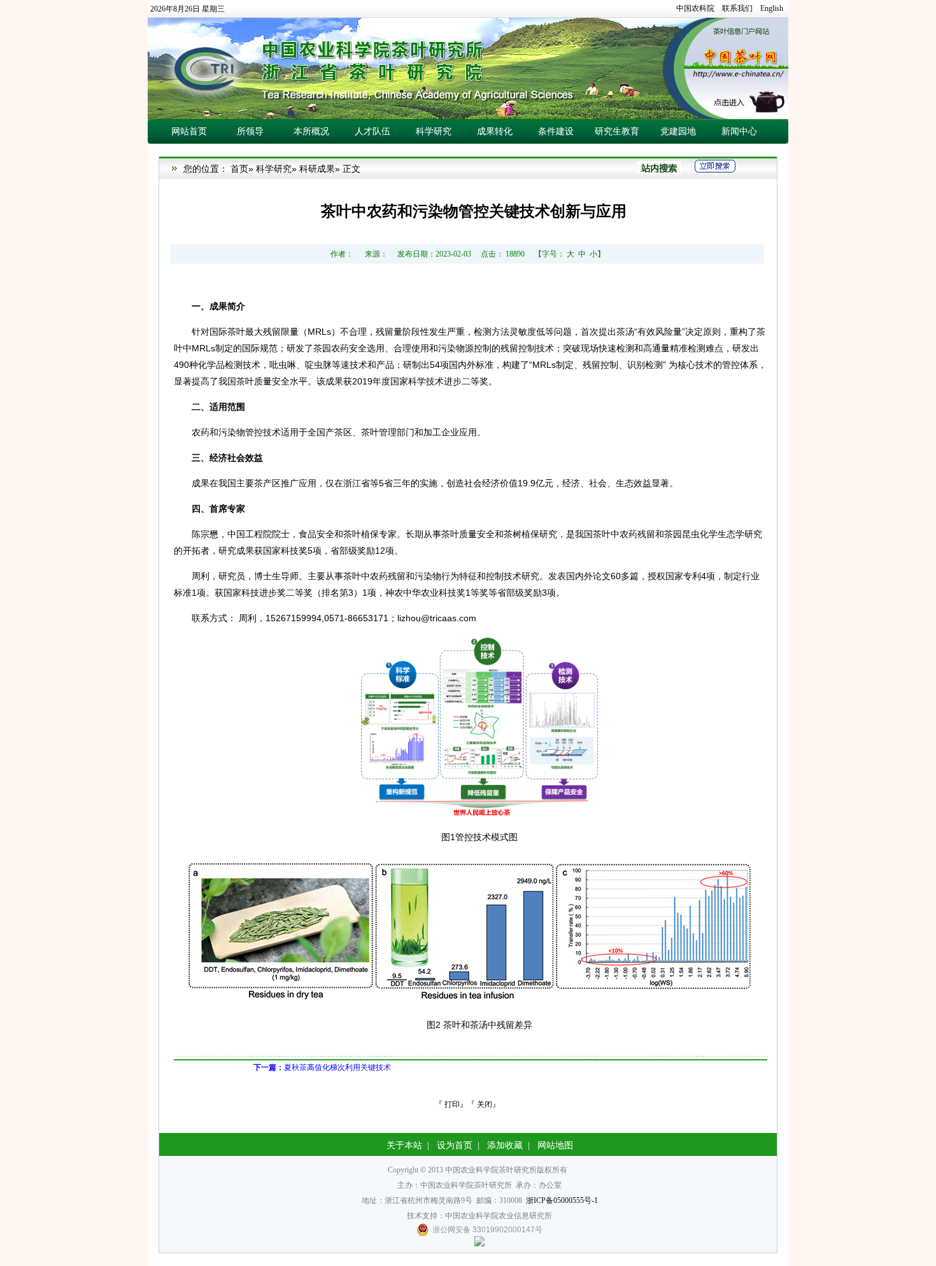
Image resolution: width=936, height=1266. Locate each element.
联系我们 (737, 8)
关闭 (484, 1104)
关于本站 (404, 1145)
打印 (452, 1104)
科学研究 (274, 169)
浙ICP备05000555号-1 (562, 1200)
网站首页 (189, 131)
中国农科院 (695, 8)
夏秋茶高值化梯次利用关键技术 (322, 1067)
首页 (239, 169)
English (771, 8)
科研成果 (317, 169)
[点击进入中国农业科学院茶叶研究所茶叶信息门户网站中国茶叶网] (468, 68)
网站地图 (555, 1145)
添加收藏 (505, 1145)
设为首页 (454, 1145)
